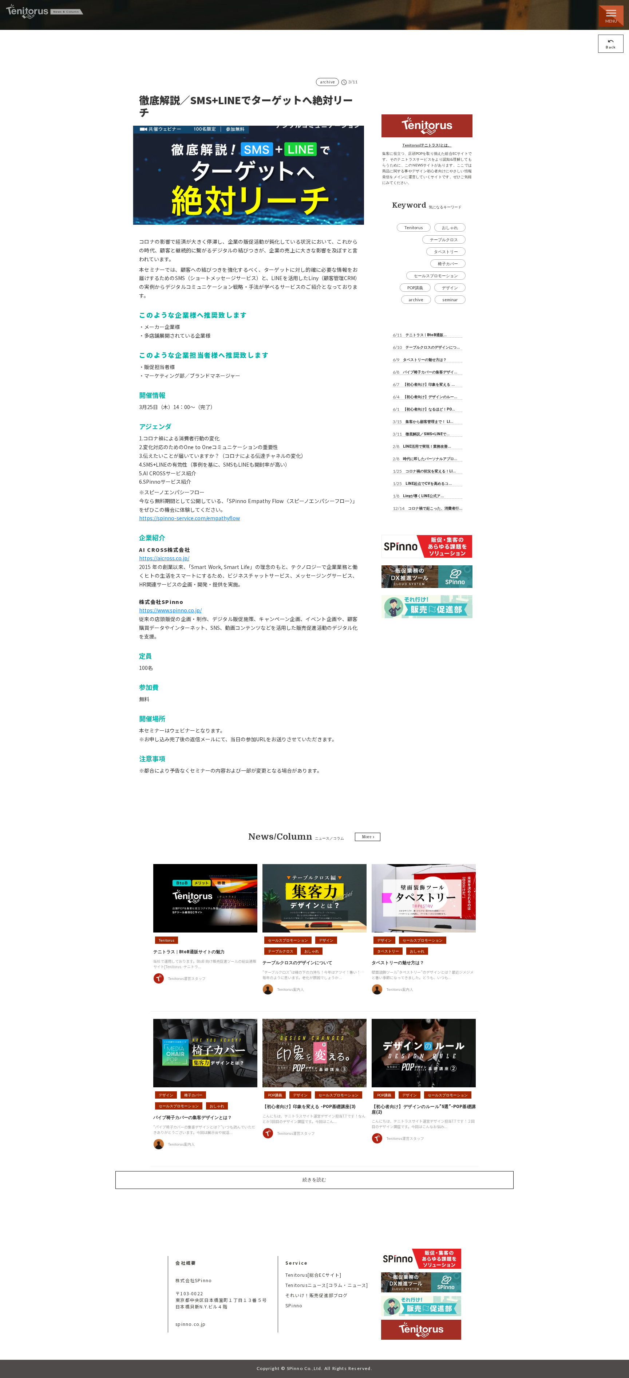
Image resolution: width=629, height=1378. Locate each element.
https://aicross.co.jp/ (164, 558)
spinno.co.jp (190, 1324)
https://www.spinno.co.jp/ (170, 610)
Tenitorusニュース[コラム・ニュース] (326, 1285)
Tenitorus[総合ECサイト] (313, 1275)
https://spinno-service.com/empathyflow (189, 518)
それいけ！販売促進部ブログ (316, 1295)
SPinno (293, 1305)
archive (327, 82)
